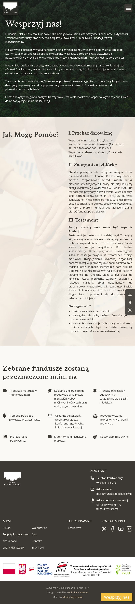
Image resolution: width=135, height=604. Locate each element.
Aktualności (10, 541)
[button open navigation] (128, 8)
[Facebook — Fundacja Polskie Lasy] (130, 302)
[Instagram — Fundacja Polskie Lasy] (130, 310)
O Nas (6, 528)
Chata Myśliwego (13, 547)
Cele (34, 534)
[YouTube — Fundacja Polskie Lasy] (130, 294)
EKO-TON (38, 547)
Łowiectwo (74, 528)
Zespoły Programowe (16, 534)
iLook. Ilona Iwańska (77, 592)
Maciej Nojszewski (72, 597)
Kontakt (37, 541)
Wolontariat (39, 528)
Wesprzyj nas (116, 597)
